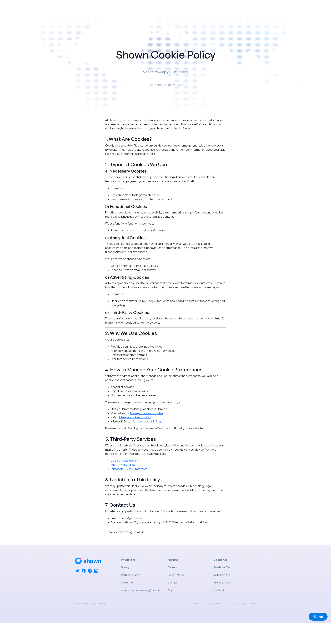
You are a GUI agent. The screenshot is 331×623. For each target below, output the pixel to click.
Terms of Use (232, 603)
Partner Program (130, 574)
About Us (173, 559)
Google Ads (221, 559)
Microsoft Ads (222, 582)
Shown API (127, 582)
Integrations (128, 559)
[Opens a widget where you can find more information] (318, 617)
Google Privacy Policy (124, 460)
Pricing (125, 567)
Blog (170, 590)
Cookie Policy (199, 603)
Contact (172, 582)
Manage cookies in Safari (135, 417)
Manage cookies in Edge (147, 421)
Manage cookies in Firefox (146, 413)
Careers (172, 567)
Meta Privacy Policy (123, 464)
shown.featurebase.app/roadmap (141, 590)
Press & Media (176, 574)
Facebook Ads (222, 567)
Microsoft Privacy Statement (129, 469)
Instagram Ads (222, 574)
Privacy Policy (215, 603)
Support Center (249, 603)
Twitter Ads (221, 590)
